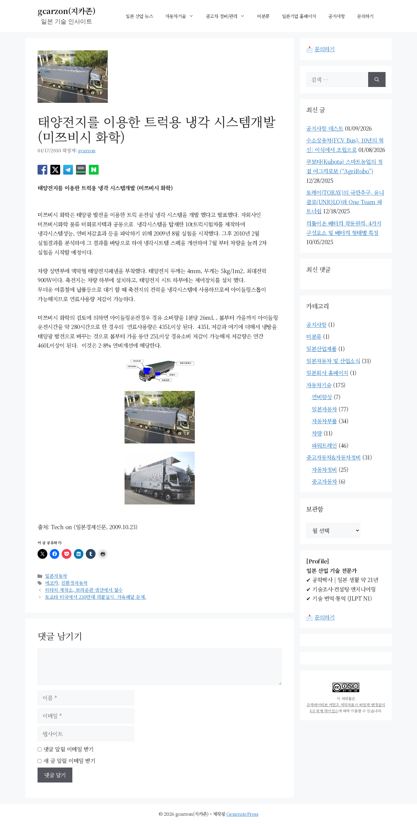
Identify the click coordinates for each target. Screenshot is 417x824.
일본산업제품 (321, 348)
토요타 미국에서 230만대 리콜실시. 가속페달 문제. (95, 596)
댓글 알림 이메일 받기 (68, 749)
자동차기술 (175, 16)
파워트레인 (324, 445)
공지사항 (336, 16)
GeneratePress (243, 814)
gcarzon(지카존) (66, 10)
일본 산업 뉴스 (139, 16)
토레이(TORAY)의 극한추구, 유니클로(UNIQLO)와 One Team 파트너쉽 (345, 201)
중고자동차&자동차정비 (333, 457)
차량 (317, 433)
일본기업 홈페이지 (299, 16)
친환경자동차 (74, 582)
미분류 (263, 16)
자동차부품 (324, 421)
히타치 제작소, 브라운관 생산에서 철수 (84, 589)
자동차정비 (324, 469)
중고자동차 (324, 481)
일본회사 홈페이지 (327, 373)
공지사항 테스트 (324, 128)
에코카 (51, 582)
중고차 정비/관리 (222, 16)
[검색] (377, 79)
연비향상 (322, 397)
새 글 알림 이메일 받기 (69, 760)
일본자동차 (56, 575)
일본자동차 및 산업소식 (333, 361)
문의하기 (365, 16)
